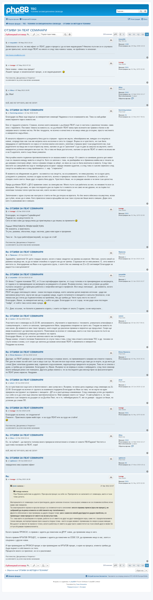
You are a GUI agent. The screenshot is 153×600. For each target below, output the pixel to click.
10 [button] (129, 34)
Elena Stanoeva (124, 352)
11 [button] (134, 34)
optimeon (122, 458)
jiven (15, 486)
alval (120, 380)
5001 (127, 67)
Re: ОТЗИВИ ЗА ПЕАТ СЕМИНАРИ (24, 110)
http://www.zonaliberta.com (15, 55)
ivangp (121, 62)
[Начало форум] (18, 9)
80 (126, 463)
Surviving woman (125, 110)
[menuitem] (27, 19)
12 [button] (138, 34)
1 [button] (123, 34)
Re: (7, 476)
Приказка (122, 252)
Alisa (120, 87)
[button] (115, 34)
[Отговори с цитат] (111, 40)
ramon (121, 316)
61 (126, 115)
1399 (127, 44)
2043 (127, 92)
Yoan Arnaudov (81, 584)
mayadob (122, 39)
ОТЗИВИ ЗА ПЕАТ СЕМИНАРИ (25, 30)
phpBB (73, 581)
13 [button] (142, 34)
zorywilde (122, 274)
